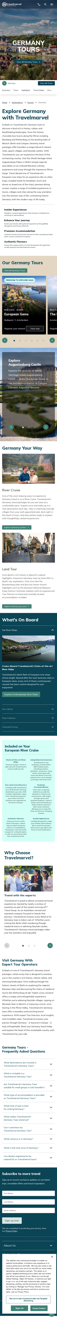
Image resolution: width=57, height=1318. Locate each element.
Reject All (19, 1308)
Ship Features (9, 718)
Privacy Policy (11, 1231)
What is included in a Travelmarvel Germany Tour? (18, 1075)
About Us (10, 1245)
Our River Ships (9, 630)
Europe (31, 102)
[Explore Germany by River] (28, 469)
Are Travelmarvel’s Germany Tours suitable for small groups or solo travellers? (24, 1086)
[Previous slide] (4, 340)
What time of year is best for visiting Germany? (16, 1107)
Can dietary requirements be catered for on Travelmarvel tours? (20, 1158)
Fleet (49, 90)
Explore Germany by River (15, 527)
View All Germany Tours (27, 62)
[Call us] (39, 4)
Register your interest (14, 328)
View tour (35, 328)
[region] (29, 1284)
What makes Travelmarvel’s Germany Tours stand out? (17, 1118)
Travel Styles (38, 90)
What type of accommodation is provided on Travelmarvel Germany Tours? (24, 1097)
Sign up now (12, 1220)
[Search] (45, 4)
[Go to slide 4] (32, 341)
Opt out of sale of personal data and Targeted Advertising (28, 1299)
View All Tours (46, 83)
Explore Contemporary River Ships (21, 694)
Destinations (17, 102)
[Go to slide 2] (20, 341)
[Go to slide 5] (38, 341)
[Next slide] (52, 340)
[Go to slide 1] (14, 341)
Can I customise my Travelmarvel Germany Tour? (18, 1129)
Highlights (25, 90)
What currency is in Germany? (18, 1139)
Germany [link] (42, 102)
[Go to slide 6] (43, 341)
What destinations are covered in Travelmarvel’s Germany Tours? (20, 1064)
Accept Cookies (38, 1308)
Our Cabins (7, 709)
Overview (6, 90)
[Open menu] (52, 4)
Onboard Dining (10, 727)
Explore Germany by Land (15, 606)
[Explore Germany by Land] (28, 548)
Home (4, 102)
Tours (15, 90)
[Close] (52, 1257)
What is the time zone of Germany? (21, 1148)
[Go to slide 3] (26, 341)
